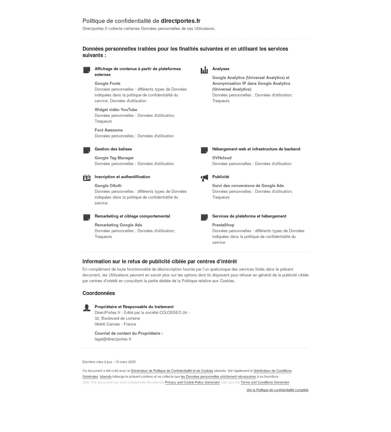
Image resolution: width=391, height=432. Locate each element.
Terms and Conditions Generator (265, 382)
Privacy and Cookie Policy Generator (192, 382)
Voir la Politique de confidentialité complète (278, 390)
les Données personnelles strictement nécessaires (218, 376)
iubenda (105, 376)
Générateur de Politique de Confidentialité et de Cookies (172, 370)
